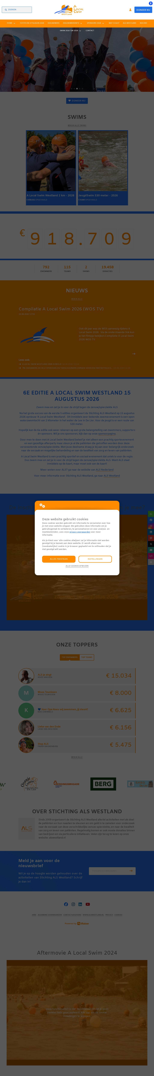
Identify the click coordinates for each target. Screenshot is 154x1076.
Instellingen (95, 559)
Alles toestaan (59, 559)
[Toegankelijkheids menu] (150, 3)
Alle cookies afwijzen (77, 566)
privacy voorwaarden (79, 532)
